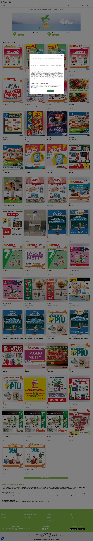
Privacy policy (47, 63)
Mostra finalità (42, 90)
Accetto (50, 90)
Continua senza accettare (60, 55)
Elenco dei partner (34, 87)
